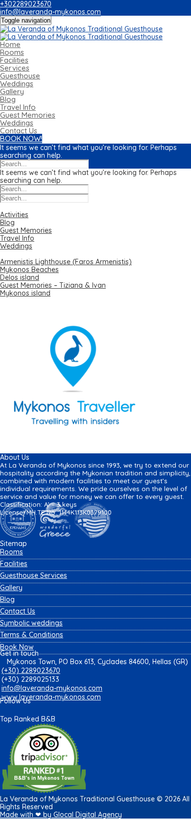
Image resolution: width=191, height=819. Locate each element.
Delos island (19, 277)
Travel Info (18, 107)
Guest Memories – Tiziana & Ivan (53, 285)
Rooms (12, 52)
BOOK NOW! (21, 138)
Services (14, 68)
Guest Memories (27, 115)
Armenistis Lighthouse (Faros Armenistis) (66, 261)
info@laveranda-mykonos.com (50, 11)
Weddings (16, 83)
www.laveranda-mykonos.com (51, 697)
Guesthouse (20, 75)
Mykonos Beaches (29, 269)
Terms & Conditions (31, 634)
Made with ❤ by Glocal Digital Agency (61, 814)
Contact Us (18, 130)
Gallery (12, 91)
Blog (8, 99)
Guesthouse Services (33, 575)
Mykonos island (25, 293)
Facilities (14, 60)
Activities (14, 214)
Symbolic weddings (31, 623)
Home (10, 44)
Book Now (17, 647)
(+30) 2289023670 (30, 670)
